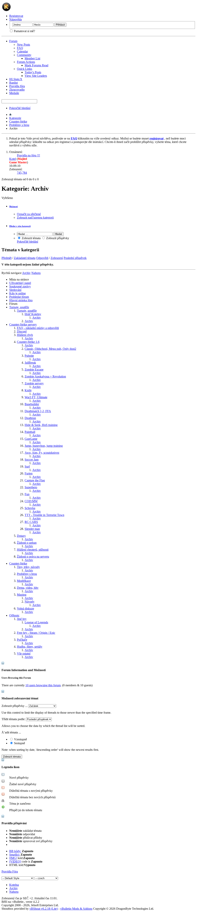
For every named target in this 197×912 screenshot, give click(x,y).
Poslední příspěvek (75, 258)
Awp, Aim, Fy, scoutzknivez (42, 452)
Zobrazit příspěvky (57, 238)
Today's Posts (33, 72)
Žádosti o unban (27, 542)
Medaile (14, 93)
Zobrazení (57, 258)
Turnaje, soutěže (19, 307)
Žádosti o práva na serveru (33, 556)
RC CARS (31, 522)
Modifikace (24, 580)
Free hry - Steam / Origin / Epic (36, 632)
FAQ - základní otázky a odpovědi (38, 328)
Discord (22, 331)
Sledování (15, 289)
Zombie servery (34, 383)
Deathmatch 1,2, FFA (38, 411)
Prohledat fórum (19, 296)
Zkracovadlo (17, 89)
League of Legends (36, 622)
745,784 (22, 172)
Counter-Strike (18, 121)
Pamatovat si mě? (24, 31)
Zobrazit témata (31, 238)
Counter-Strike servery (23, 324)
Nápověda (15, 19)
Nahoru (36, 273)
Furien (29, 473)
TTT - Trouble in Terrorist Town (44, 515)
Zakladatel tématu (24, 258)
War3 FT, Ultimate (36, 397)
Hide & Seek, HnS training (41, 425)
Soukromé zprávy (20, 286)
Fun (27, 494)
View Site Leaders (36, 75)
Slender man (32, 528)
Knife (28, 390)
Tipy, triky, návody (28, 567)
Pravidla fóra (17, 86)
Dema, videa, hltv (27, 587)
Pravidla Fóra (10, 871)
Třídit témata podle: (13, 719)
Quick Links (24, 68)
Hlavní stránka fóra (21, 300)
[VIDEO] (15, 861)
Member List (32, 58)
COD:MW (31, 501)
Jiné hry (22, 619)
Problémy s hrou (19, 125)
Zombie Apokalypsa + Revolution (45, 376)
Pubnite (29, 355)
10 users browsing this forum (43, 685)
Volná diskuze (25, 608)
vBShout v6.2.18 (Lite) (43, 908)
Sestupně (19, 743)
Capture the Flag (35, 480)
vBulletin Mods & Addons (76, 908)
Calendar (22, 51)
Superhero (31, 487)
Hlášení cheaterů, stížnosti (32, 549)
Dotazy (21, 535)
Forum (13, 41)
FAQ (20, 48)
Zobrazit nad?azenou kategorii (35, 217)
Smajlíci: (14, 854)
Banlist (13, 82)
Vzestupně (20, 739)
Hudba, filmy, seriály (29, 646)
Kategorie (15, 118)
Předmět (7, 258)
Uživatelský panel (20, 283)
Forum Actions (26, 61)
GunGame (31, 438)
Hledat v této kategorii (20, 226)
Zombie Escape (34, 369)
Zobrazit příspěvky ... (15, 705)
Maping (21, 594)
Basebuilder (32, 404)
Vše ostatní (23, 653)
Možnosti (13, 206)
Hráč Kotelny (33, 314)
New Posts (23, 44)
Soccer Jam (31, 459)
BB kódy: (15, 851)
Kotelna (14, 884)
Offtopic (14, 615)
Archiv (36, 317)
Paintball (30, 431)
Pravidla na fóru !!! (28, 155)
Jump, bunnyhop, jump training (44, 445)
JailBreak (30, 362)
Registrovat (16, 16)
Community (24, 55)
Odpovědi (42, 258)
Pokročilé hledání (19, 108)
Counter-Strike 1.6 (28, 341)
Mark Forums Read (36, 65)
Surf (27, 466)
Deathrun (30, 418)
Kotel (12, 158)
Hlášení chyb (25, 335)
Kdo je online (17, 293)
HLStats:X (15, 79)
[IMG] (13, 858)
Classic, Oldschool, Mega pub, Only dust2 (50, 348)
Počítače (22, 639)
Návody (29, 601)
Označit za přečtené (29, 214)
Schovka (30, 508)
